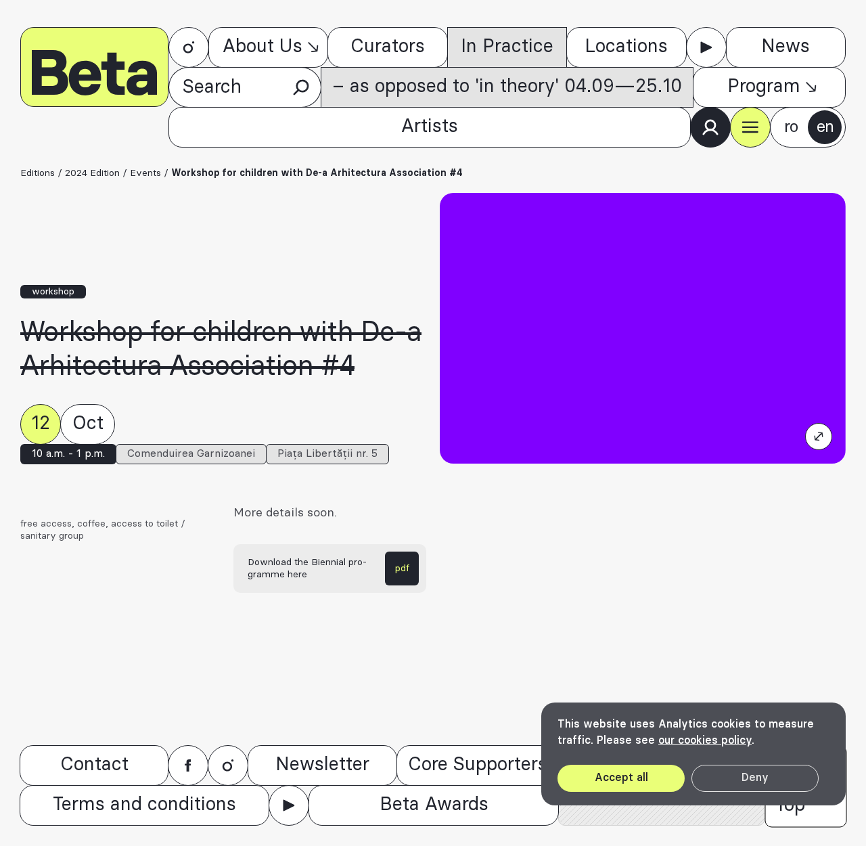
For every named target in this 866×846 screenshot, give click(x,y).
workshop (53, 291)
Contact (94, 764)
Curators (387, 46)
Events (145, 173)
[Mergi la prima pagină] (94, 67)
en (825, 127)
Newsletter (322, 764)
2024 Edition (92, 173)
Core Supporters (477, 764)
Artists (429, 126)
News (785, 46)
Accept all (621, 777)
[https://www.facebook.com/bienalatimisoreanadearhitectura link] (188, 765)
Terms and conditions (144, 804)
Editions (37, 173)
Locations (626, 46)
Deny (755, 777)
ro (791, 127)
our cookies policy (705, 740)
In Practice (507, 46)
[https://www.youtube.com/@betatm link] (706, 47)
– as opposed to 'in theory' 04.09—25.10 (507, 86)
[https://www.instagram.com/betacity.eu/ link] (188, 47)
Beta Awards (434, 804)
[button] (750, 127)
